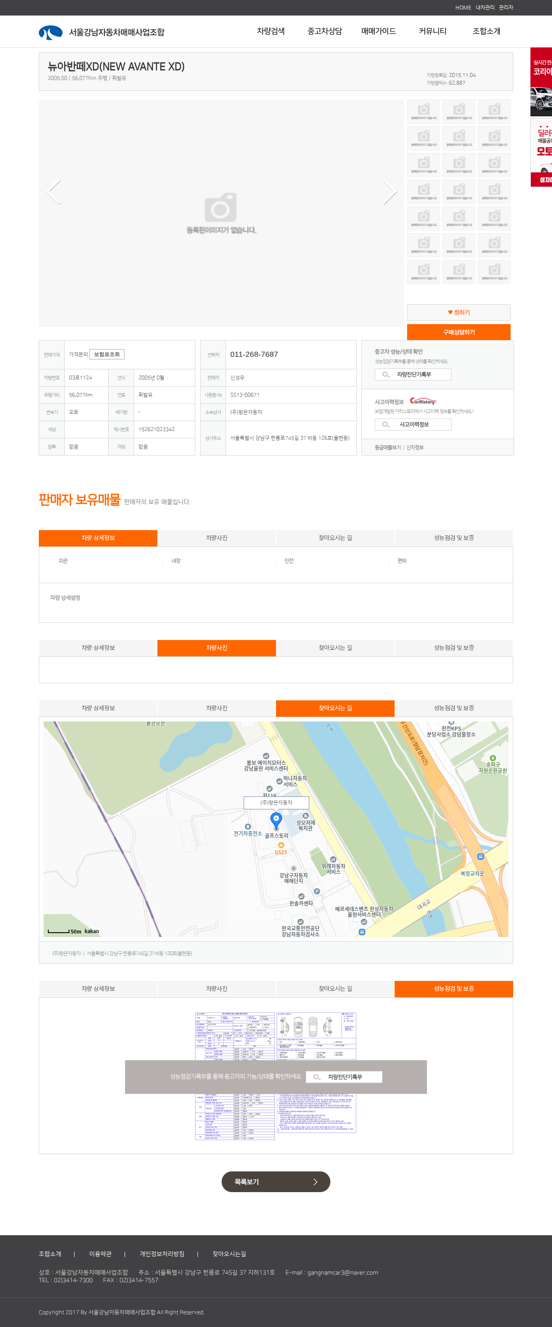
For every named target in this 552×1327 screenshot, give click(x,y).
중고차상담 (324, 31)
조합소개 (486, 31)
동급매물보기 (388, 447)
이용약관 (100, 1254)
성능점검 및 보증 (454, 537)
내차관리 (485, 7)
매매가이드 (378, 31)
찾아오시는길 (229, 1254)
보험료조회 (107, 354)
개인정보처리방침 (162, 1254)
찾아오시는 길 (335, 537)
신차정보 (414, 447)
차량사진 (216, 537)
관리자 (506, 7)
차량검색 (271, 31)
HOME (463, 7)
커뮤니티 (432, 31)
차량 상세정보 (98, 537)
